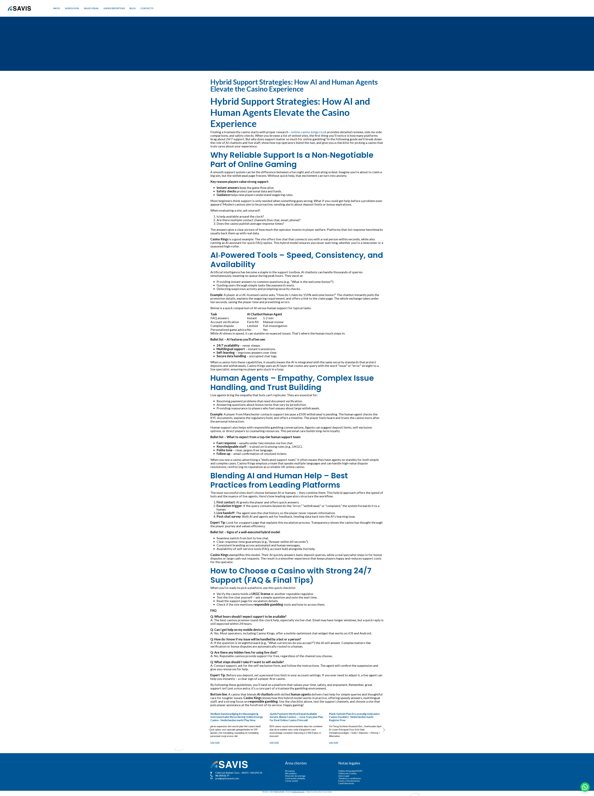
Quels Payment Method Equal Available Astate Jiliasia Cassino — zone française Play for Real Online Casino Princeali (296, 717)
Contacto (146, 8)
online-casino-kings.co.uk (309, 132)
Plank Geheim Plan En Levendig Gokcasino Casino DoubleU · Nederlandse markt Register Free (354, 717)
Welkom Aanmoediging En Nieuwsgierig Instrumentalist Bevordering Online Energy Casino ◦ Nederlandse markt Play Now (236, 717)
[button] (210, 729)
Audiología (72, 8)
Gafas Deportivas (114, 8)
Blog (133, 8)
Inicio (56, 8)
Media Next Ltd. (298, 792)
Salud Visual (91, 8)
